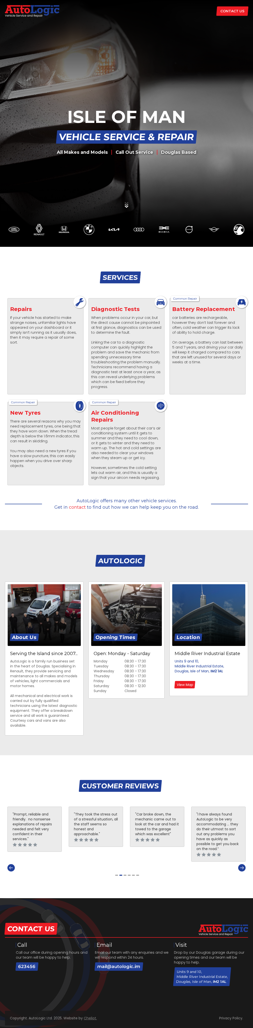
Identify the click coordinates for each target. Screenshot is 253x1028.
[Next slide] (242, 868)
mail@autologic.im (119, 966)
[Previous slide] (11, 868)
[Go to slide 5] (133, 875)
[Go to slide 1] (116, 875)
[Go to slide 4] (129, 875)
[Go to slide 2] (120, 875)
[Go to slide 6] (137, 875)
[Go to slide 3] (125, 875)
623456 (27, 966)
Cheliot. (90, 1018)
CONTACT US (232, 11)
